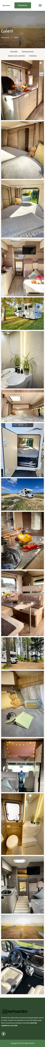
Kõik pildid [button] (13, 51)
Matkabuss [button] (33, 55)
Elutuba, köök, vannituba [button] (16, 55)
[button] (40, 5)
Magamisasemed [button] (28, 51)
